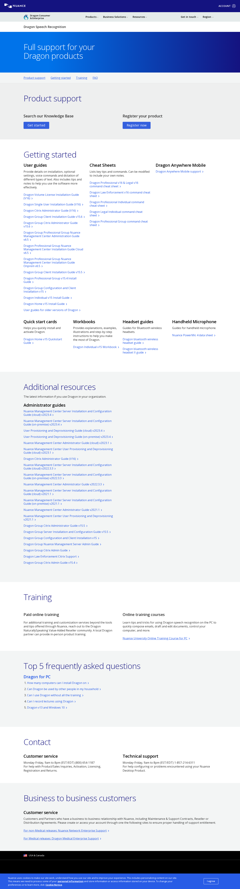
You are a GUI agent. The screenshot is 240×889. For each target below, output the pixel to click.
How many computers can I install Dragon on (56, 683)
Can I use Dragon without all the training (54, 695)
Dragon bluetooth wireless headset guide (140, 341)
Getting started (61, 78)
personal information (70, 881)
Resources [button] (139, 16)
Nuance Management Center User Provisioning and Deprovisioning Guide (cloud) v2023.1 (68, 451)
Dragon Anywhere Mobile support (178, 171)
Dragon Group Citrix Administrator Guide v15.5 (54, 526)
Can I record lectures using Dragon (50, 701)
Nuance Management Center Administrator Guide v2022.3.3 (63, 484)
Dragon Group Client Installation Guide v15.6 (53, 217)
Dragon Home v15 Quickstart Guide (43, 341)
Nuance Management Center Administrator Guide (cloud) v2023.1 (66, 443)
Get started (36, 125)
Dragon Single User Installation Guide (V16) (52, 204)
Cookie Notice (54, 884)
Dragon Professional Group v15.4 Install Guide (50, 280)
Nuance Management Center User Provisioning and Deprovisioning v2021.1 (68, 517)
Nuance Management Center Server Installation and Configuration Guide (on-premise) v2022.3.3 (68, 476)
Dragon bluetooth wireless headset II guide (140, 350)
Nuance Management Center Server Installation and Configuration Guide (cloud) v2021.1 (68, 492)
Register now (137, 125)
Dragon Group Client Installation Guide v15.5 (53, 272)
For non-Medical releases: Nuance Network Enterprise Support (65, 830)
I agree (211, 881)
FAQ (95, 78)
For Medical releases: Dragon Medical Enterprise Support (61, 838)
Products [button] (91, 16)
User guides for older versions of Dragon (51, 310)
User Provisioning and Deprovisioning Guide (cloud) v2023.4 (63, 431)
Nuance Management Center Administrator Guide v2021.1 (62, 510)
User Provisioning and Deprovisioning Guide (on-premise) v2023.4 (67, 437)
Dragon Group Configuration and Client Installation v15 (50, 289)
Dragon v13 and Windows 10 (46, 707)
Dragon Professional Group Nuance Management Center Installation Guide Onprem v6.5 (49, 262)
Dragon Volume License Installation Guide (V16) (51, 196)
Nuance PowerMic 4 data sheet (192, 335)
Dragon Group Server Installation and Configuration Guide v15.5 (66, 532)
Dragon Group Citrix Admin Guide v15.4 (49, 563)
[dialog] (120, 881)
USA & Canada (36, 855)
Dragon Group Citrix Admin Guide (46, 550)
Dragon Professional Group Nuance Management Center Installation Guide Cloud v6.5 (53, 249)
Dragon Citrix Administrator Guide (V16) (50, 210)
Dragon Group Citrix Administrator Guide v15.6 (51, 224)
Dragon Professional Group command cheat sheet (119, 223)
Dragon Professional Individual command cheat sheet (117, 204)
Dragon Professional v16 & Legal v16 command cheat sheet (114, 184)
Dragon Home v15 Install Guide (44, 304)
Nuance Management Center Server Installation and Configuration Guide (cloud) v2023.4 (68, 413)
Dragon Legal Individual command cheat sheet (116, 213)
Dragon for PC (37, 677)
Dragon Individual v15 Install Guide (46, 298)
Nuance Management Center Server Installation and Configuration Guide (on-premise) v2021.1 (68, 502)
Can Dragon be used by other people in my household (62, 689)
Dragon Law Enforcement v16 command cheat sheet (120, 194)
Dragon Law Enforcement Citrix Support (50, 556)
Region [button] (207, 16)
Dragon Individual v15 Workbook (95, 347)
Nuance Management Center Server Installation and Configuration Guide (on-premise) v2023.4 (68, 422)
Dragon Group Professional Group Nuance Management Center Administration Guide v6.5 (52, 236)
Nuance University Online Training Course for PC (155, 638)
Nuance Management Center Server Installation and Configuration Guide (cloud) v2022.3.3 (68, 466)
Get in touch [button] (188, 16)
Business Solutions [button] (114, 16)
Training (81, 78)
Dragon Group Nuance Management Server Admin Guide (61, 544)
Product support (34, 78)
